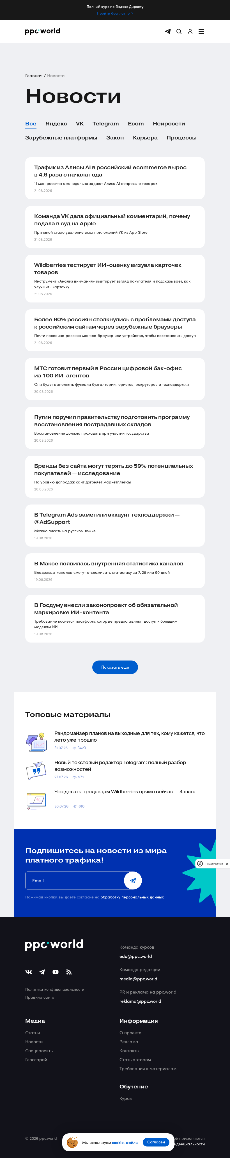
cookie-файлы (125, 1142)
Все (30, 124)
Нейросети (169, 124)
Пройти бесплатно (113, 13)
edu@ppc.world (135, 956)
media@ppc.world (138, 978)
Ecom (136, 124)
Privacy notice (214, 863)
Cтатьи (32, 1032)
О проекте (130, 1032)
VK (80, 124)
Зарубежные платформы (61, 138)
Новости (34, 1041)
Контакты (129, 1050)
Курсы (125, 1098)
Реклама (128, 1041)
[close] (227, 864)
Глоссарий (36, 1059)
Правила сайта (39, 997)
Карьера (145, 138)
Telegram (106, 124)
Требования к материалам (147, 1068)
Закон (115, 138)
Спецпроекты (39, 1050)
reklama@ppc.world (140, 1001)
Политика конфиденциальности (54, 989)
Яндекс (56, 124)
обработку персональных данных (132, 897)
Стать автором (135, 1059)
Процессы (182, 138)
